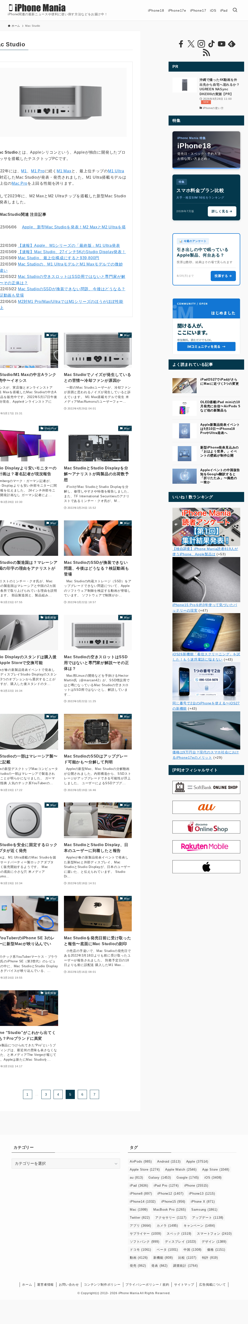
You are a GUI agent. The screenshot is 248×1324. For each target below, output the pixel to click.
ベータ (167, 1249)
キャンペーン (199, 1225)
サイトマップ (184, 1284)
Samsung (204, 1209)
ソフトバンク (144, 1241)
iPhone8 (141, 1193)
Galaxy (159, 1177)
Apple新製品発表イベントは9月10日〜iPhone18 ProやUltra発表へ (220, 429)
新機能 (163, 1257)
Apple (197, 1161)
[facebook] (181, 44)
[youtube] (221, 44)
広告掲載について (212, 1284)
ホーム (27, 1284)
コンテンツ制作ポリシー (102, 1284)
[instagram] (201, 44)
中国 (193, 1249)
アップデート (207, 1217)
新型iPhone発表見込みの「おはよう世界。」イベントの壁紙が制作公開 (219, 452)
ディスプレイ (180, 1241)
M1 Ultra (116, 171)
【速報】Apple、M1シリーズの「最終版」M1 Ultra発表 (69, 245)
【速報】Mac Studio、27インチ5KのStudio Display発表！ (72, 252)
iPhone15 (173, 1201)
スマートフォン (214, 1233)
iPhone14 (143, 1201)
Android (168, 1161)
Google (188, 1177)
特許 (210, 1257)
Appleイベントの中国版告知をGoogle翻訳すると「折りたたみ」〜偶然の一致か (220, 476)
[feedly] (231, 44)
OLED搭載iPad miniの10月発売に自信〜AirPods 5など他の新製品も (220, 406)
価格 (216, 1249)
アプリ (140, 1225)
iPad (139, 1185)
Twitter (140, 1217)
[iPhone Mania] (37, 8)
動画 (139, 1257)
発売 (138, 1265)
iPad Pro (166, 1185)
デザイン (214, 1241)
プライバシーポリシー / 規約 (147, 1284)
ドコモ (140, 1249)
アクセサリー (170, 1217)
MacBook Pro (169, 1209)
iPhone (196, 1185)
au (136, 1177)
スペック (179, 1233)
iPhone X (203, 1201)
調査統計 (185, 1265)
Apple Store (145, 1169)
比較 (187, 1257)
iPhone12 (170, 1193)
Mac (139, 1209)
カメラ (167, 1225)
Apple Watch (180, 1169)
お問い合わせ (69, 1284)
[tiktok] (211, 44)
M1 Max (64, 171)
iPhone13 (202, 1193)
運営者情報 (45, 1284)
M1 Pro (38, 171)
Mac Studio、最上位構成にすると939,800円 (58, 258)
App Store (215, 1169)
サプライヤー (145, 1233)
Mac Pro (19, 183)
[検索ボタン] (235, 10)
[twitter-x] (191, 44)
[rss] (206, 52)
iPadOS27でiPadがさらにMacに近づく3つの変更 (219, 381)
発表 (159, 1265)
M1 (24, 171)
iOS (213, 1177)
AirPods (141, 1161)
